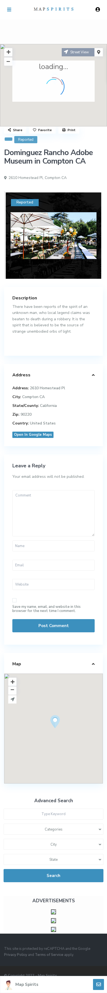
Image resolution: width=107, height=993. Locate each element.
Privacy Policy (15, 954)
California (48, 405)
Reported (25, 139)
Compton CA (56, 177)
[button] (65, 731)
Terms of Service (49, 954)
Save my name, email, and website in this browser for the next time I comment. (46, 609)
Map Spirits (26, 984)
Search (53, 875)
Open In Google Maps (33, 434)
